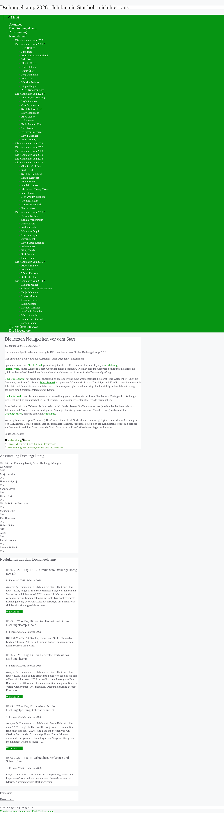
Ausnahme (49, 413)
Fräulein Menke (29, 185)
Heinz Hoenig (28, 139)
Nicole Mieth (28, 181)
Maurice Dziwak (30, 82)
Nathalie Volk (28, 227)
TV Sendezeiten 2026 (23, 327)
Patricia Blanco (29, 265)
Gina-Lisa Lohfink (15, 378)
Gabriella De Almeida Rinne (36, 288)
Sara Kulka (27, 269)
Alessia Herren (29, 63)
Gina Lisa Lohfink (31, 166)
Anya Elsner (28, 116)
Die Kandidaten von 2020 (29, 151)
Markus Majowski (31, 204)
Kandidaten (17, 36)
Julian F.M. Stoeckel (32, 319)
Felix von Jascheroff (32, 131)
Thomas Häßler (29, 200)
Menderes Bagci (30, 231)
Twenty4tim (27, 128)
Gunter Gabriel (29, 258)
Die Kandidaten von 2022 (29, 147)
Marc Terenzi (28, 193)
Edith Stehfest (28, 67)
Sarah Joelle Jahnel (31, 174)
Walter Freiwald (30, 273)
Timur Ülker (27, 70)
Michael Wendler (30, 307)
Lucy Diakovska (30, 112)
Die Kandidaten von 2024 (29, 93)
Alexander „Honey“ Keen (35, 189)
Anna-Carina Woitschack (34, 55)
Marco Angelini (29, 315)
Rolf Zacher (27, 254)
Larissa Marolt (29, 296)
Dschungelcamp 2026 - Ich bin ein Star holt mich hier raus (64, 7)
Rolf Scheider (28, 277)
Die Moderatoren (20, 330)
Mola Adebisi (28, 303)
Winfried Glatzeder (31, 311)
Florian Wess (28, 208)
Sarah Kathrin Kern (31, 109)
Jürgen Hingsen (29, 86)
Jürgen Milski (28, 238)
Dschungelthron (13, 413)
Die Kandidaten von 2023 (29, 143)
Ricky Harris (28, 250)
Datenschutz (7, 799)
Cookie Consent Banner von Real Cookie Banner (27, 811)
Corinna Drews (29, 300)
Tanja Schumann (30, 292)
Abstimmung (18, 32)
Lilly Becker (28, 47)
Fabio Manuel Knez (32, 124)
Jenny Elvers (28, 223)
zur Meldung (110, 365)
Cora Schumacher (30, 105)
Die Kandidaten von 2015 (29, 261)
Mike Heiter (27, 120)
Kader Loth (27, 170)
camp (28, 440)
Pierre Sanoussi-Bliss (32, 89)
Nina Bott (26, 51)
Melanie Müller (29, 284)
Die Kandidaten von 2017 (29, 162)
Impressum (6, 792)
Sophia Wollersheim (32, 219)
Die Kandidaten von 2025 (29, 44)
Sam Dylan (27, 78)
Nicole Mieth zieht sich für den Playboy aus (31, 443)
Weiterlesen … (14, 611)
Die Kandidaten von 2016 (29, 212)
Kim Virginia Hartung (33, 97)
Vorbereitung (14, 440)
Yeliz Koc (26, 59)
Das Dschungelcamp (23, 28)
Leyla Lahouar (29, 101)
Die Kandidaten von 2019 (29, 154)
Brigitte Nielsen (29, 216)
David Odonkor (29, 135)
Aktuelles (15, 24)
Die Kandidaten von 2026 (29, 40)
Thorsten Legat (29, 235)
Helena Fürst (28, 246)
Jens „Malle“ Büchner (33, 196)
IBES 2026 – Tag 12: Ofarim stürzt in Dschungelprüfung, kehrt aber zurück (30, 708)
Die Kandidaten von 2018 (29, 158)
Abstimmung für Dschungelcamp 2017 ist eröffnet (35, 447)
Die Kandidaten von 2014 (29, 280)
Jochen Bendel (29, 322)
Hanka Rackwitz (30, 177)
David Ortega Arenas (32, 242)
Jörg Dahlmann (29, 74)
